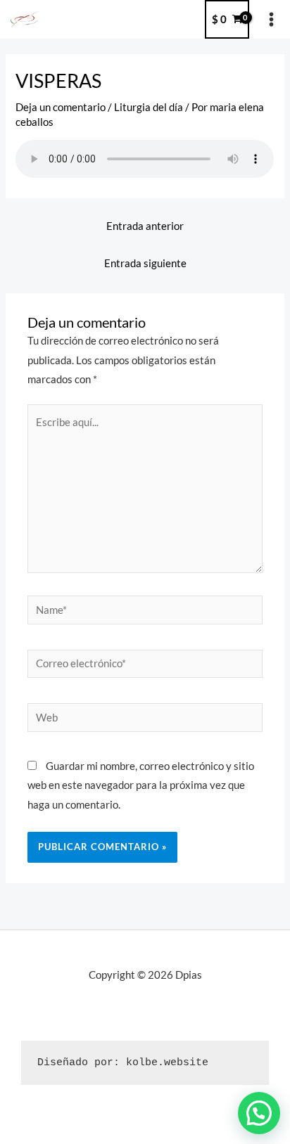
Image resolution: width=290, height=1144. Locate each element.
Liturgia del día (148, 107)
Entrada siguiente (145, 263)
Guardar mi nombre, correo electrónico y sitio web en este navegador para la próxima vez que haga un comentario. (140, 785)
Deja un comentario (60, 107)
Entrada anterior (145, 226)
